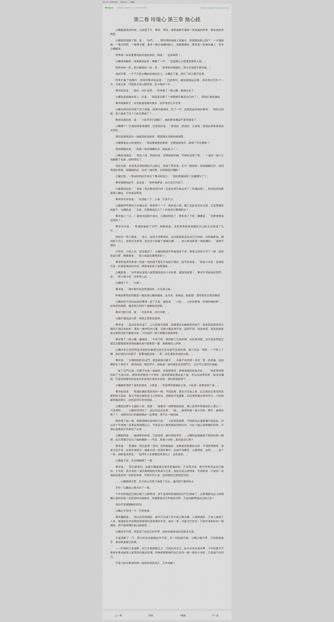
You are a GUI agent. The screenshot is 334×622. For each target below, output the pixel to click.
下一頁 (215, 615)
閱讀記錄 (226, 8)
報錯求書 (218, 8)
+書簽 (183, 615)
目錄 (150, 615)
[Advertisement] (167, 585)
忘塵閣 (132, 2)
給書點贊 (211, 8)
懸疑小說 (124, 2)
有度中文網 (114, 2)
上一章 (118, 615)
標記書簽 (203, 8)
